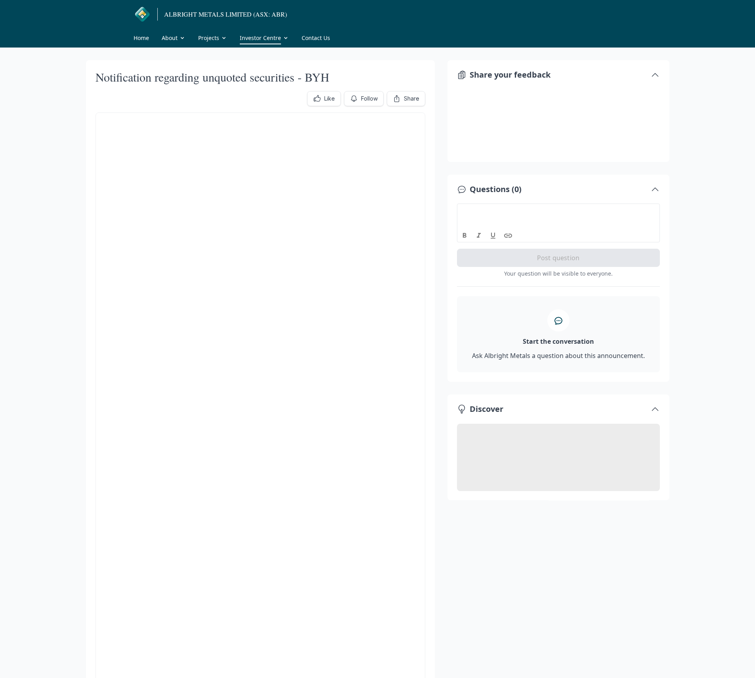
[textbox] (558, 211)
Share (411, 98)
